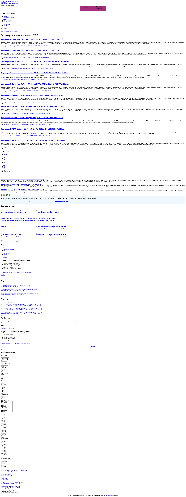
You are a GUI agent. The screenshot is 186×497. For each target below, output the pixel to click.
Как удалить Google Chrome (45, 220)
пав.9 (93, 346)
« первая (5, 154)
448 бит (4, 450)
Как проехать (6, 21)
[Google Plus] (9, 195)
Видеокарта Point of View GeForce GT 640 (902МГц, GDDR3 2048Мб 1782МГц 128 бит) (35, 73)
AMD (3, 369)
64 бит (4, 441)
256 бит (4, 445)
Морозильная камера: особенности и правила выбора (18, 220)
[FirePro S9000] (6, 411)
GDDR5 (4, 436)
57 (4, 158)
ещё (1, 240)
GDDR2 (4, 431)
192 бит (4, 444)
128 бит (4, 443)
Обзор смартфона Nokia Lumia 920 (9, 286)
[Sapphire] (4, 383)
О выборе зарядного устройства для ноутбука (50, 228)
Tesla (3, 399)
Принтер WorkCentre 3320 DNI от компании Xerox (13, 471)
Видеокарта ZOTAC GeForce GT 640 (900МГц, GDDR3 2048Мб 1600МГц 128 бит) (33, 140)
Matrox (4, 372)
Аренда (2, 492)
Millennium (5, 394)
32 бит (4, 440)
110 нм (4, 423)
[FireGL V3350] (6, 401)
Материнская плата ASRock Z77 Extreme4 (11, 483)
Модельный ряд (4, 386)
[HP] (4, 379)
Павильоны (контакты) (9, 17)
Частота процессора (5, 363)
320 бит (4, 447)
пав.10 (3, 275)
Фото (4, 19)
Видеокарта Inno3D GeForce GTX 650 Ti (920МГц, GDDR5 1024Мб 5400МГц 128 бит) (23, 189)
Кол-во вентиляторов (6, 458)
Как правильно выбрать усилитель (47, 212)
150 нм (4, 426)
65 (4, 169)
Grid (3, 393)
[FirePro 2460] (6, 406)
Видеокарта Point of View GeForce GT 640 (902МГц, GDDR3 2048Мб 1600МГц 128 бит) (35, 61)
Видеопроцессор (5, 400)
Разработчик (4, 366)
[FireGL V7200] (6, 403)
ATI (3, 370)
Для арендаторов (7, 20)
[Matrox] (4, 380)
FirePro (4, 391)
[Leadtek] (4, 374)
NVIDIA (4, 367)
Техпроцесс (3, 413)
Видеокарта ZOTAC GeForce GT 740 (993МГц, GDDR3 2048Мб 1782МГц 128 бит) (21, 309)
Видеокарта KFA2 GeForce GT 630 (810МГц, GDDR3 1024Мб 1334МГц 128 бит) (21, 305)
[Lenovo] (4, 376)
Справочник (6, 24)
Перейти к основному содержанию (9, 1)
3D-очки (3, 228)
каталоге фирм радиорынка (61, 201)
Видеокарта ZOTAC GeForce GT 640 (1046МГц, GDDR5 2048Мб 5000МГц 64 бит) (33, 129)
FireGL (4, 390)
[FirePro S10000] (6, 409)
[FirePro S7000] (6, 410)
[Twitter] (3, 195)
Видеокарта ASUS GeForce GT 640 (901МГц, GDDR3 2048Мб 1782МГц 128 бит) (32, 50)
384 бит (4, 448)
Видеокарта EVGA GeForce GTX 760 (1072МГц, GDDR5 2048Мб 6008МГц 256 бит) (22, 179)
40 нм (3, 415)
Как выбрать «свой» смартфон (10, 236)
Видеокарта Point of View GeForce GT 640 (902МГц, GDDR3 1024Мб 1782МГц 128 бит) (35, 84)
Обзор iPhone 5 (4, 479)
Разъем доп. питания (6, 456)
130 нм (4, 424)
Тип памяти (3, 428)
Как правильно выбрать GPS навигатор (14, 212)
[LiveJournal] (8, 195)
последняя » (6, 172)
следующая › (6, 171)
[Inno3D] (4, 378)
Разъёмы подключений (11, 31)
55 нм (3, 417)
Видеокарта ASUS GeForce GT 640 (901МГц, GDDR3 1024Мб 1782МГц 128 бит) (32, 39)
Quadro (4, 397)
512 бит (4, 451)
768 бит (4, 453)
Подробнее (26, 46)
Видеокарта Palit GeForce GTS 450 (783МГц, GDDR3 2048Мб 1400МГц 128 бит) (20, 313)
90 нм (3, 421)
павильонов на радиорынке (7, 328)
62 (4, 165)
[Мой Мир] (6, 195)
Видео (5, 25)
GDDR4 (4, 434)
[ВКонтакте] (1, 195)
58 (4, 159)
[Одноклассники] (4, 195)
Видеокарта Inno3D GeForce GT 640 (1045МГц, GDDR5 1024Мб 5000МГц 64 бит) (32, 95)
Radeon (4, 388)
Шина (2, 437)
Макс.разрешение (5, 360)
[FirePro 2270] (6, 404)
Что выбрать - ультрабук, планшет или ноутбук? (51, 236)
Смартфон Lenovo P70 (6, 475)
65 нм (3, 418)
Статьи (5, 23)
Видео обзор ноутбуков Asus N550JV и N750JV (12, 290)
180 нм (4, 427)
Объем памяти (4, 358)
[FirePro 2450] (6, 405)
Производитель (4, 373)
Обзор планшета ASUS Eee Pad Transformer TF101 (13, 294)
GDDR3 (4, 433)
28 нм (3, 414)
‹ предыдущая (6, 155)
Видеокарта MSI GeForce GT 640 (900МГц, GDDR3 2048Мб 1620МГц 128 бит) (21, 184)
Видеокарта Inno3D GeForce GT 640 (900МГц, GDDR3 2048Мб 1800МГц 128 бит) (32, 118)
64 (4, 167)
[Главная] (3, 2)
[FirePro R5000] (6, 407)
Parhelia (4, 396)
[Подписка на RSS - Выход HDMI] (9, 241)
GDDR (4, 430)
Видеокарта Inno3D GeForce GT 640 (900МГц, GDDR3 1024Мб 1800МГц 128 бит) (32, 106)
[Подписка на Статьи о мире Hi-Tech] (10, 486)
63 (4, 166)
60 (4, 162)
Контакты (10, 488)
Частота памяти (4, 355)
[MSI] (4, 382)
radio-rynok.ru (4, 488)
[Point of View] (4, 384)
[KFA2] (4, 377)
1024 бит (4, 454)
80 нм (3, 420)
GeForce (4, 387)
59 (4, 161)
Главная (5, 16)
